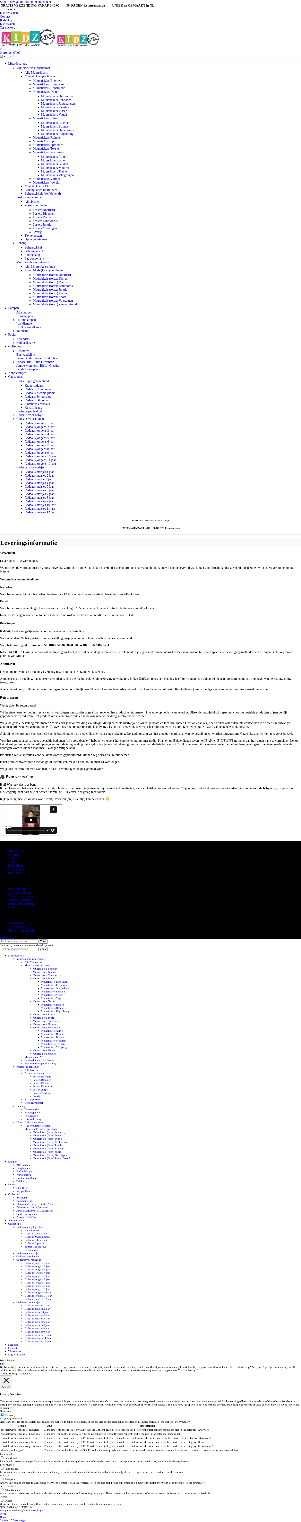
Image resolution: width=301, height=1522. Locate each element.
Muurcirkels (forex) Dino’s (50, 282)
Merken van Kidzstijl (21, 930)
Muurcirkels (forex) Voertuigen (53, 300)
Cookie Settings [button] (9, 1373)
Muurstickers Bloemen (55, 122)
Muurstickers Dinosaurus (57, 96)
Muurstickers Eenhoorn (56, 100)
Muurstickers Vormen (47, 178)
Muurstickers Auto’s (54, 156)
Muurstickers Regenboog (57, 134)
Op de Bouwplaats (28, 369)
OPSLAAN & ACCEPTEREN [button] (16, 1507)
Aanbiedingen (17, 869)
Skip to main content (37, 1)
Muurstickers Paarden (55, 107)
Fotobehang (32, 254)
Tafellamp (22, 331)
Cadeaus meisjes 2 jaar (39, 475)
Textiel (12, 858)
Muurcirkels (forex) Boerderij (52, 275)
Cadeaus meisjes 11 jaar (40, 508)
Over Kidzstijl (17, 888)
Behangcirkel (33, 247)
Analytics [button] (5, 1475)
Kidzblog (6, 20)
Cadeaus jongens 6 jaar (39, 441)
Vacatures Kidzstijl (20, 892)
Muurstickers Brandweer (49, 84)
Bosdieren (22, 351)
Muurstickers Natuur (46, 118)
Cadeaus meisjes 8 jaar (39, 497)
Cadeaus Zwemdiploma (40, 393)
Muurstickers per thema (40, 76)
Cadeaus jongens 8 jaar (39, 449)
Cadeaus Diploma (36, 400)
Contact (5, 16)
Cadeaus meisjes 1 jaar (39, 472)
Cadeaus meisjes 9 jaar (39, 501)
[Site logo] (28, 45)
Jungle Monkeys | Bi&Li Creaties (38, 365)
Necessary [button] (5, 1411)
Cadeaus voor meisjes (30, 467)
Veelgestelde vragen (21, 923)
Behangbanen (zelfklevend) (42, 190)
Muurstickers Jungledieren (58, 103)
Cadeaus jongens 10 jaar (40, 456)
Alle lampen (24, 312)
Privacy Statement (20, 900)
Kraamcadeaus (34, 385)
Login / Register (17, 1354)
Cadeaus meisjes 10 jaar (40, 505)
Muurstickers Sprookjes (48, 145)
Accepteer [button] (24, 1373)
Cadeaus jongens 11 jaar (40, 460)
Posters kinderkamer (29, 197)
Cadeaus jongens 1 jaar (39, 423)
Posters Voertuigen (45, 228)
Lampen (13, 854)
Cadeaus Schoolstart (38, 396)
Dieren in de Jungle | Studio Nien (37, 358)
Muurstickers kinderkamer (33, 68)
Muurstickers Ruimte (46, 137)
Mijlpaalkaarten (26, 342)
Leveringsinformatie (21, 903)
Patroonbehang (34, 258)
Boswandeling (25, 354)
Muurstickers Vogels (54, 114)
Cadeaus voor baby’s (29, 415)
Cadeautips (15, 873)
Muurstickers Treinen (54, 171)
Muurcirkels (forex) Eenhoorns (53, 286)
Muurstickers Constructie (49, 88)
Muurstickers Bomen (54, 126)
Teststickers (7, 9)
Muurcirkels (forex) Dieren (50, 278)
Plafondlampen (26, 319)
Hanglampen (24, 316)
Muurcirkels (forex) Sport (49, 297)
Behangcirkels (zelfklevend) (43, 193)
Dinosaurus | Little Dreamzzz (35, 362)
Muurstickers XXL (37, 186)
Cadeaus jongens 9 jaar (39, 452)
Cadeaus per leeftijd (29, 411)
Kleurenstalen (9, 13)
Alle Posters (32, 201)
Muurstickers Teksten (46, 148)
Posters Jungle (42, 224)
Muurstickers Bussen (54, 164)
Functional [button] (6, 1454)
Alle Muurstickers (36, 72)
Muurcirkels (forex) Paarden (51, 293)
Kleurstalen (7, 24)
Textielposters (33, 235)
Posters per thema (36, 205)
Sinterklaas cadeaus (37, 404)
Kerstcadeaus (33, 407)
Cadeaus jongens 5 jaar (39, 438)
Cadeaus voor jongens (30, 418)
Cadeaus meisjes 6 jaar (39, 490)
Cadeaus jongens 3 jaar (39, 430)
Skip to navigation (12, 1)
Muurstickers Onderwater (57, 130)
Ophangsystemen (36, 239)
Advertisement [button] (8, 1485)
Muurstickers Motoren (55, 167)
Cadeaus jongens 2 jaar (39, 427)
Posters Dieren (42, 217)
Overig (37, 232)
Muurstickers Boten (53, 160)
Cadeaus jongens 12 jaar (40, 463)
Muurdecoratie (17, 850)
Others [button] (3, 1496)
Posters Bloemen (43, 213)
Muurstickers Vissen (54, 111)
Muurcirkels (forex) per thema (44, 270)
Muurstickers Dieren (46, 91)
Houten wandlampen (29, 327)
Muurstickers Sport (45, 141)
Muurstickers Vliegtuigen (57, 175)
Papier (12, 861)
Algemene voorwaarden (23, 896)
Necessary (10, 1415)
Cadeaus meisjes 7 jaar (39, 494)
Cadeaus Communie (38, 389)
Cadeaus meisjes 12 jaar (40, 512)
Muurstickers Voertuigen (48, 152)
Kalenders (22, 339)
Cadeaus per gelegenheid (32, 381)
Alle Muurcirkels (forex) (40, 266)
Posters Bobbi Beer (26, 1217)
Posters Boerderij (44, 210)
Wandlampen (24, 323)
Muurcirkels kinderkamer (32, 262)
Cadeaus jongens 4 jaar (39, 434)
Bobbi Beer (15, 865)
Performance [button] (7, 1464)
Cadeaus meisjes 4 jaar (39, 483)
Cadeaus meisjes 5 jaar (39, 486)
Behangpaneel (34, 251)
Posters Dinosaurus (45, 221)
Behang (21, 243)
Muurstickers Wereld (46, 182)
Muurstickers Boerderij (47, 80)
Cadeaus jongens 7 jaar (39, 445)
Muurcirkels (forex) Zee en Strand (55, 304)
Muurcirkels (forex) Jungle (50, 289)
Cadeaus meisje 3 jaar (39, 479)
